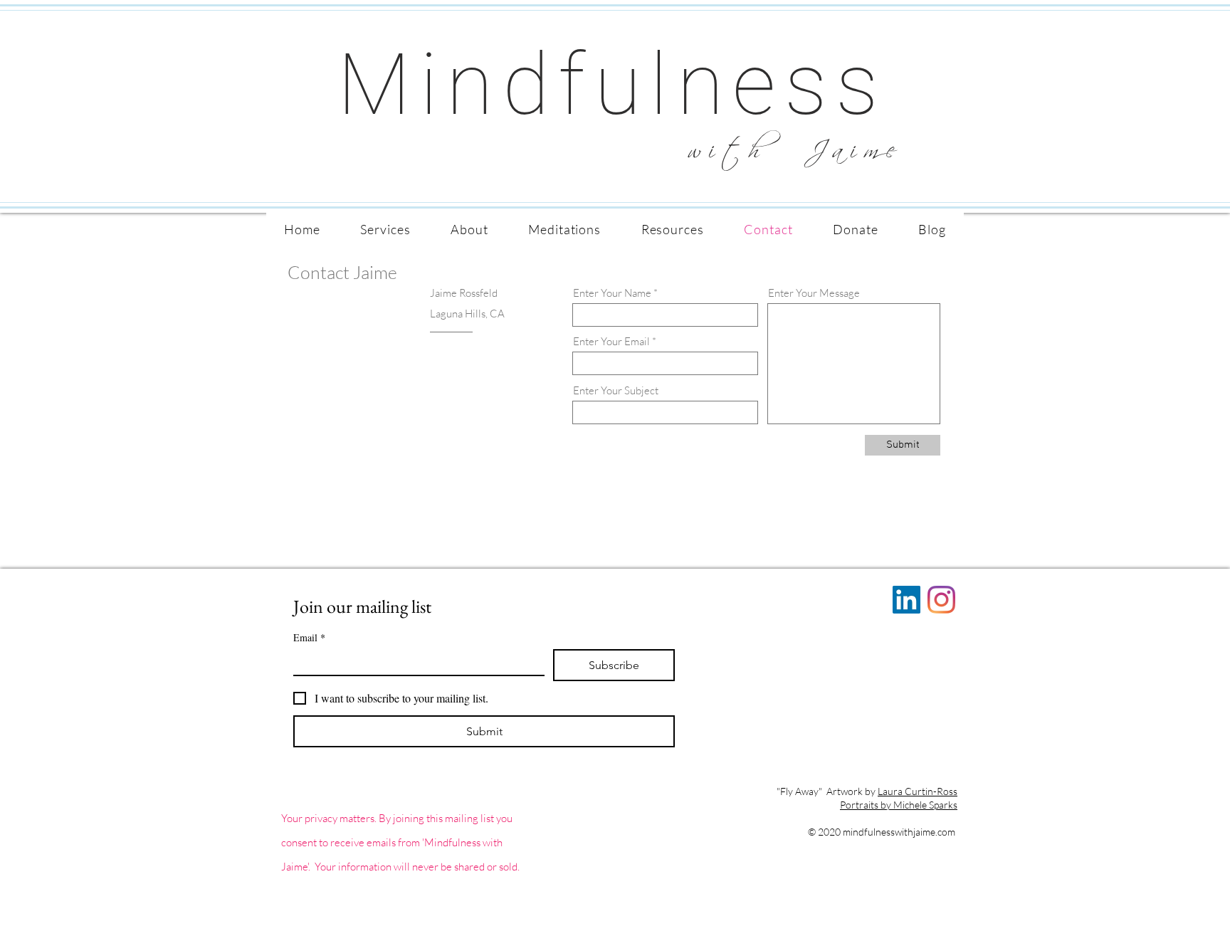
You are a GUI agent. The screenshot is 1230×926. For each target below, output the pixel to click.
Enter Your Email (611, 341)
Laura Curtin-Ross (917, 791)
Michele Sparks (925, 805)
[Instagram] (941, 600)
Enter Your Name (612, 293)
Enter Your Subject (615, 390)
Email (309, 637)
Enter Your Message (814, 293)
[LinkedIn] (906, 600)
